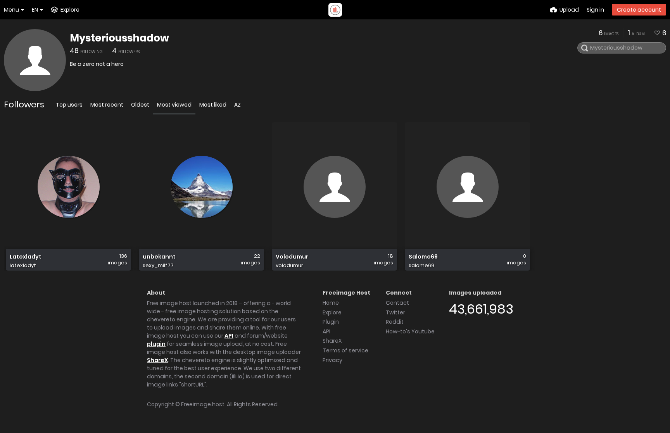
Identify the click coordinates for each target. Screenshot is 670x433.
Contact (397, 303)
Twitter (395, 312)
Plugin (331, 322)
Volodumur (292, 256)
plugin (156, 344)
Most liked (212, 105)
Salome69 (423, 256)
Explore (332, 312)
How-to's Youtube (410, 331)
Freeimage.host (202, 404)
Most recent (106, 105)
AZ (237, 105)
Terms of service (345, 350)
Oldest (140, 105)
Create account (639, 10)
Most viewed (174, 105)
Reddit (395, 322)
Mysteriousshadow (119, 38)
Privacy (332, 360)
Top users (69, 105)
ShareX (157, 360)
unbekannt (159, 256)
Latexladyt (25, 256)
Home (331, 303)
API (228, 336)
